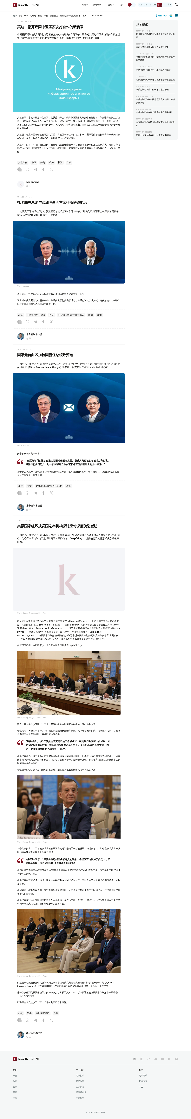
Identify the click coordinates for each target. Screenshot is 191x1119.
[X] (51, 169)
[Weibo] (155, 1066)
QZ (145, 4)
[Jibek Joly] (162, 15)
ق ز (165, 4)
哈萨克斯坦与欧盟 (36, 315)
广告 (141, 1093)
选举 (29, 1020)
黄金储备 (22, 162)
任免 (40, 15)
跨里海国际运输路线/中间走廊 (73, 15)
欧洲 (90, 315)
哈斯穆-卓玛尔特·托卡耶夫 (71, 315)
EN (154, 4)
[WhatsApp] (27, 169)
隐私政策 (80, 1088)
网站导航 (143, 1082)
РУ (150, 4)
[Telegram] (35, 169)
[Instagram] (19, 169)
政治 (99, 315)
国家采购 (80, 1105)
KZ (140, 4)
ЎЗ (169, 4)
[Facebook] (43, 169)
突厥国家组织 (42, 1020)
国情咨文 (54, 15)
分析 (120, 5)
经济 (51, 162)
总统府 (33, 15)
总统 (20, 315)
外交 (42, 162)
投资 (60, 162)
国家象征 (80, 1093)
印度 (69, 162)
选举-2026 (23, 15)
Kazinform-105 (96, 15)
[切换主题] (132, 5)
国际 (15, 1105)
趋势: (15, 16)
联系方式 (143, 1088)
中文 (159, 4)
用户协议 (80, 1082)
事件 (46, 15)
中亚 (34, 162)
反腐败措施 (81, 1099)
